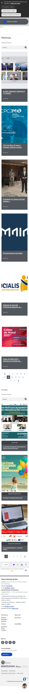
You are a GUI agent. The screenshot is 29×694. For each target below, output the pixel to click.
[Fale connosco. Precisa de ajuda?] (26, 691)
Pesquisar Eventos (6, 394)
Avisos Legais (20, 673)
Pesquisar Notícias (6, 43)
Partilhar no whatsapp (17, 564)
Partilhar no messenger (13, 564)
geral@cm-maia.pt (9, 588)
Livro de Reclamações (6, 662)
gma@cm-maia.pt (9, 606)
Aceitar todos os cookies (9, 11)
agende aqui (15, 608)
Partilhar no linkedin (21, 564)
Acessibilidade (4, 670)
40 (16, 377)
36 (24, 374)
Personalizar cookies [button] (8, 7)
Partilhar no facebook (26, 564)
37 (5, 377)
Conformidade (12, 670)
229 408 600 (9, 586)
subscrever (6, 654)
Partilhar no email (26, 570)
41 (19, 377)
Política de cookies (15, 3)
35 (21, 374)
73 (14, 380)
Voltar (6, 564)
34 (17, 374)
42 (23, 377)
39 (12, 377)
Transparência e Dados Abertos (8, 673)
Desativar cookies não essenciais (11, 15)
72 (10, 380)
